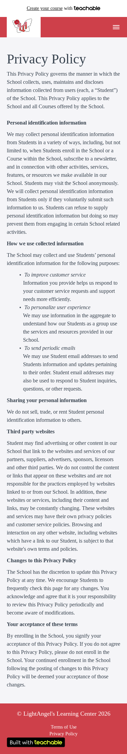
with (50, 8)
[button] (116, 27)
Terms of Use (64, 727)
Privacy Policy (63, 733)
